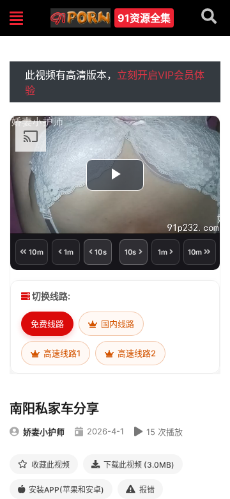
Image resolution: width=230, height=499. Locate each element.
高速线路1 (61, 353)
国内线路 (116, 324)
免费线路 (47, 324)
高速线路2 (136, 353)
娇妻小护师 (44, 432)
